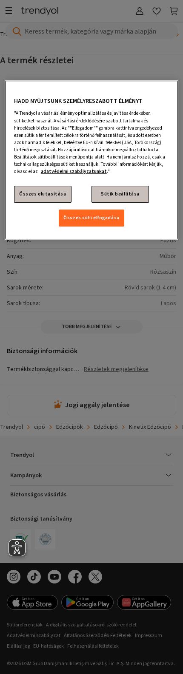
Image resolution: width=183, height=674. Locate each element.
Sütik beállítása (120, 194)
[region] (92, 160)
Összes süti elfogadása (91, 217)
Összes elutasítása (42, 194)
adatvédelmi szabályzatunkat (74, 171)
